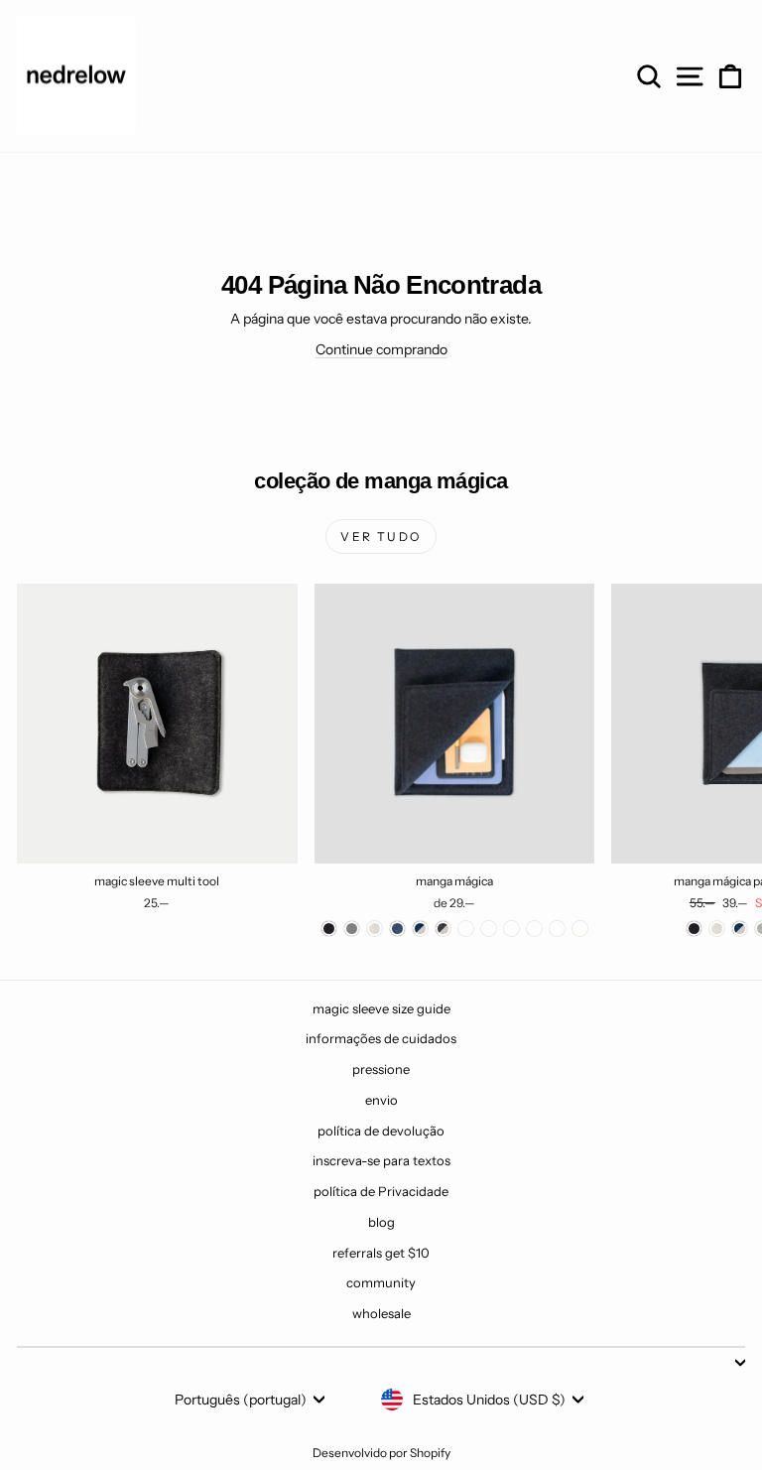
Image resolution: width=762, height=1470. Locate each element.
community (381, 1282)
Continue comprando (381, 349)
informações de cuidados (381, 1038)
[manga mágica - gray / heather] (465, 928)
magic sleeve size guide (381, 1008)
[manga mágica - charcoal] (328, 928)
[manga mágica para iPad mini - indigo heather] (739, 928)
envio (381, 1100)
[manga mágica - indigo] (397, 928)
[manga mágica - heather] (374, 928)
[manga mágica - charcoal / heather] (443, 928)
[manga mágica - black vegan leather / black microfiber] (579, 928)
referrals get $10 (381, 1253)
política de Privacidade (381, 1191)
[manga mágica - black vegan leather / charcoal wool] (557, 928)
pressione (381, 1069)
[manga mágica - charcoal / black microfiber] (488, 928)
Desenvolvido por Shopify (381, 1452)
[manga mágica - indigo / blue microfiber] (511, 928)
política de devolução (381, 1130)
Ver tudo (380, 536)
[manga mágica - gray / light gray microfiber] (534, 928)
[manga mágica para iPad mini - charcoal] (694, 928)
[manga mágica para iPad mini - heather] (716, 928)
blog (381, 1222)
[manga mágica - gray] (351, 928)
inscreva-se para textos (381, 1160)
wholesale (381, 1313)
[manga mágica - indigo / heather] (420, 928)
